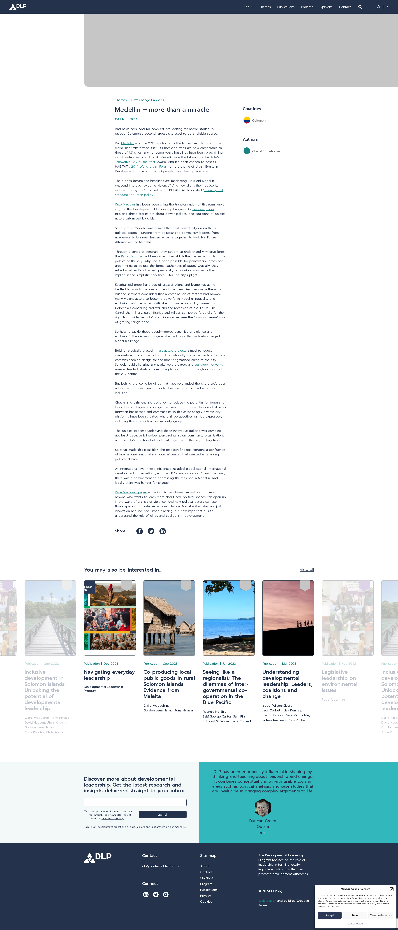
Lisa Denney (292, 710)
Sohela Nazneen (274, 720)
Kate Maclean (125, 204)
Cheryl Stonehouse (266, 151)
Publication (32, 663)
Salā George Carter (217, 716)
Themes (265, 7)
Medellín (127, 143)
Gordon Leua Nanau (39, 727)
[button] (391, 889)
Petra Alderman (333, 700)
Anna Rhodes (34, 732)
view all (307, 570)
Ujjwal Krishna (56, 723)
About (248, 7)
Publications (286, 7)
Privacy (359, 923)
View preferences (381, 915)
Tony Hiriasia (60, 718)
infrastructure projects (170, 350)
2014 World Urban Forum (149, 166)
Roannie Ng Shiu (214, 712)
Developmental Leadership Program (103, 689)
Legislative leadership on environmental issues (339, 681)
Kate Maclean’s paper (131, 492)
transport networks (209, 364)
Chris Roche (54, 732)
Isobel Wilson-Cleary (277, 706)
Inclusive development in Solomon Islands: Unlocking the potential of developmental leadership (45, 690)
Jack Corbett (241, 721)
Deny (355, 915)
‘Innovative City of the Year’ (135, 161)
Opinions (326, 7)
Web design (267, 900)
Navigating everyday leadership (109, 675)
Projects (307, 7)
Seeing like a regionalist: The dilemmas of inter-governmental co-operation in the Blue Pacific (225, 687)
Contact (345, 7)
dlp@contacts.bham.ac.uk (160, 866)
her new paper (203, 209)
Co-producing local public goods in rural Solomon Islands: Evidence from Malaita (169, 684)
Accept (329, 915)
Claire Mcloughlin (37, 718)
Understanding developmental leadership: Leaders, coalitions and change (287, 684)
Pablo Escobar (131, 256)
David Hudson (35, 723)
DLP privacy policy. (113, 818)
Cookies (351, 923)
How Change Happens (147, 100)
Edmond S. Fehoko (216, 721)
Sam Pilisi (239, 716)
